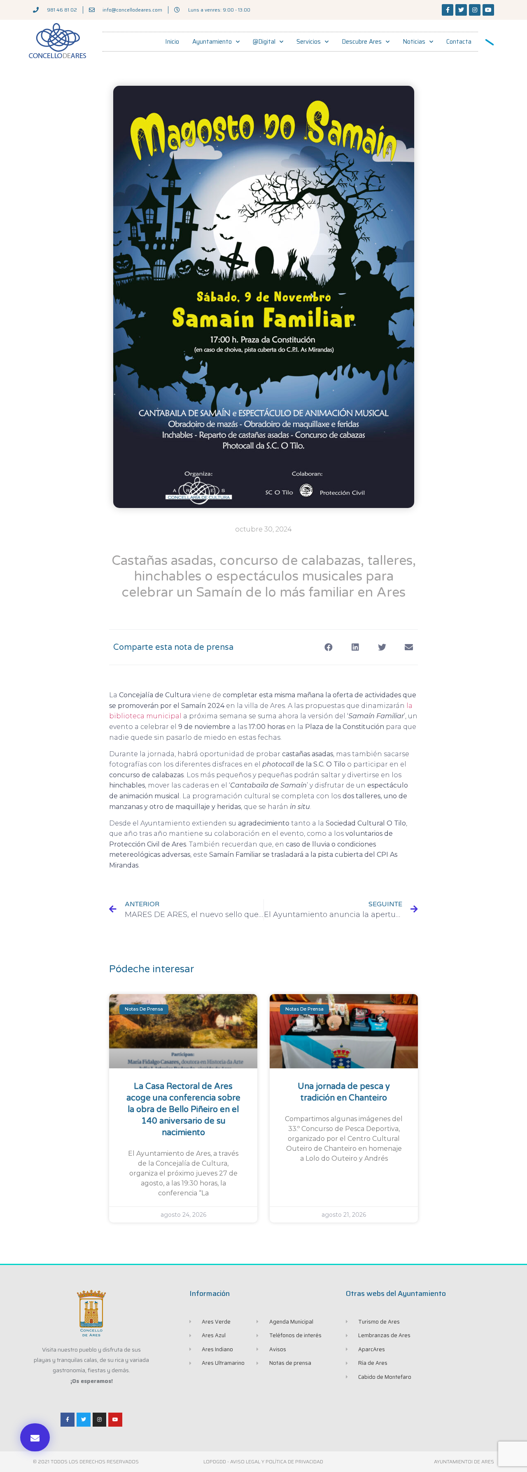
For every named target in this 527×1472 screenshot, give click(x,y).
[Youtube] (488, 10)
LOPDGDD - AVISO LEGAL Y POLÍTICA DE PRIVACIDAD (263, 1461)
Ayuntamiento (212, 42)
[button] (35, 1437)
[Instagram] (474, 10)
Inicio (172, 42)
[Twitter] (461, 10)
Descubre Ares (362, 42)
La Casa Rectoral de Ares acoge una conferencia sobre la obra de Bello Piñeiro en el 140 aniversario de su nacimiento (183, 1110)
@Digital (264, 42)
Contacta (458, 42)
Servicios (308, 42)
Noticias (414, 42)
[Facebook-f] (447, 10)
